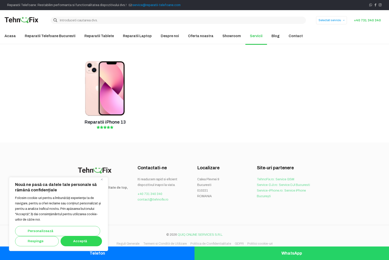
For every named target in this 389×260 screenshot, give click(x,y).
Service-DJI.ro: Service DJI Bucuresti (283, 185)
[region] (58, 214)
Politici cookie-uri (260, 243)
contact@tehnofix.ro (153, 199)
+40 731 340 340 (367, 20)
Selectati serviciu (330, 20)
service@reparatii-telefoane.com (156, 5)
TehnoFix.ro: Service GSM (275, 179)
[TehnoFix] (21, 20)
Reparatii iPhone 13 (105, 122)
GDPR (239, 243)
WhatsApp (291, 253)
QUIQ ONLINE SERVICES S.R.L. (200, 234)
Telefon (97, 253)
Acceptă (80, 241)
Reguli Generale (128, 243)
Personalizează (40, 231)
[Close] (103, 181)
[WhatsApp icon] (370, 5)
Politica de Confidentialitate (210, 243)
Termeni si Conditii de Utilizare (165, 243)
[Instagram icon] (380, 5)
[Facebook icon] (375, 5)
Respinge (35, 241)
